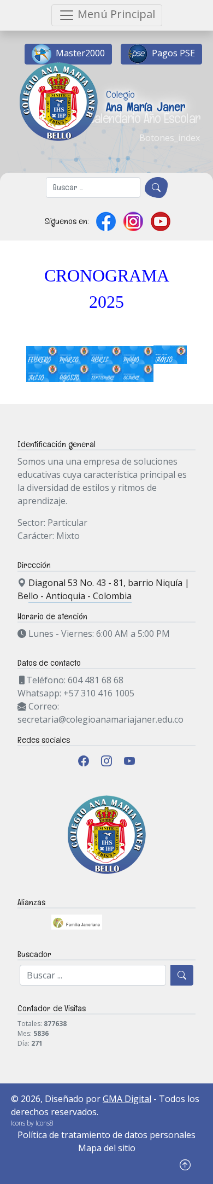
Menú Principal (115, 14)
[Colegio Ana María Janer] (99, 60)
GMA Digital (127, 1099)
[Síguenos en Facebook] (106, 221)
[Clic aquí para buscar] (156, 187)
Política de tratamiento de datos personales (106, 1135)
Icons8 (45, 1123)
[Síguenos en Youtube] (160, 221)
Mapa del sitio (106, 1148)
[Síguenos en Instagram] (133, 221)
